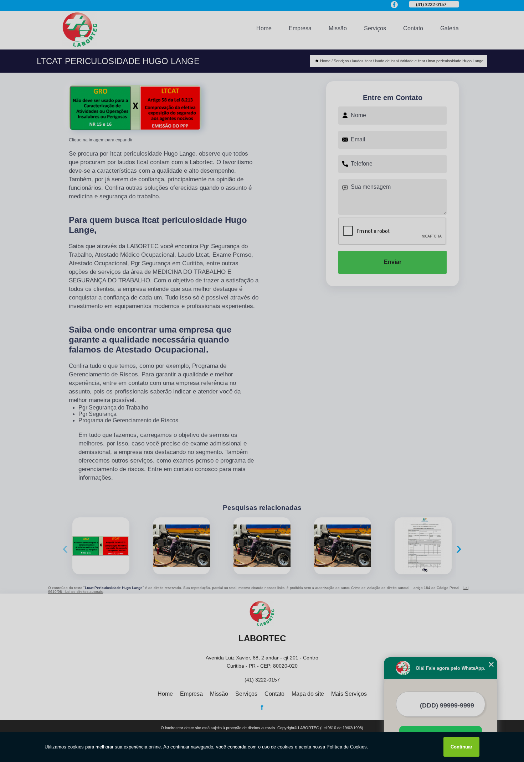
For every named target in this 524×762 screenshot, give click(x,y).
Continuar (461, 747)
